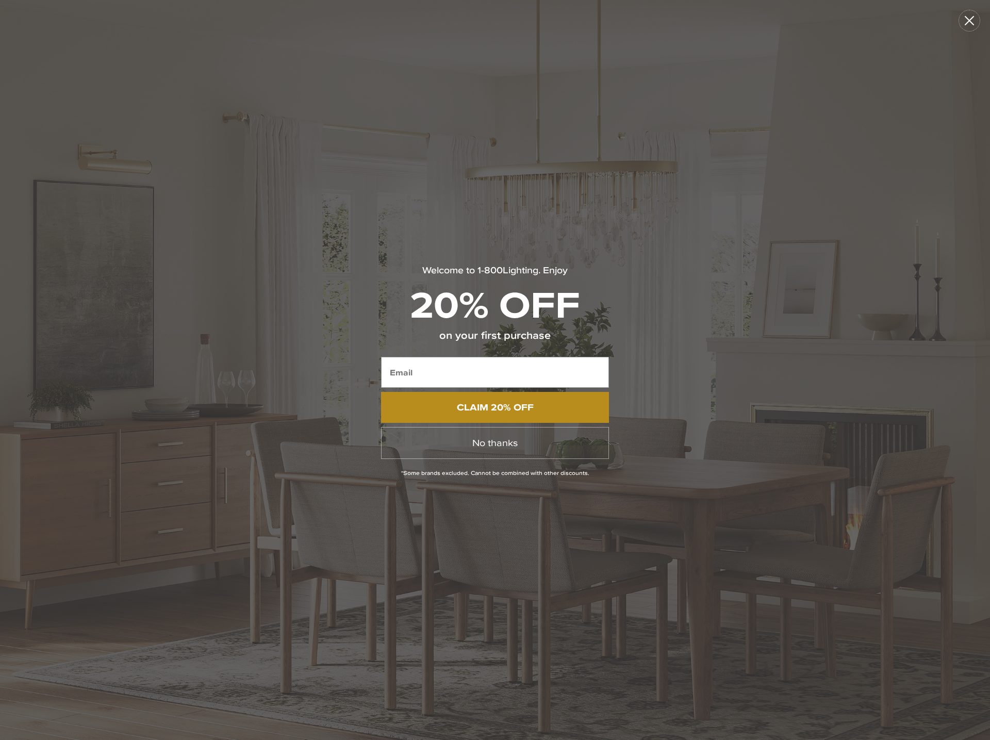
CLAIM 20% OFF (495, 407)
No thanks (495, 443)
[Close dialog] (969, 20)
